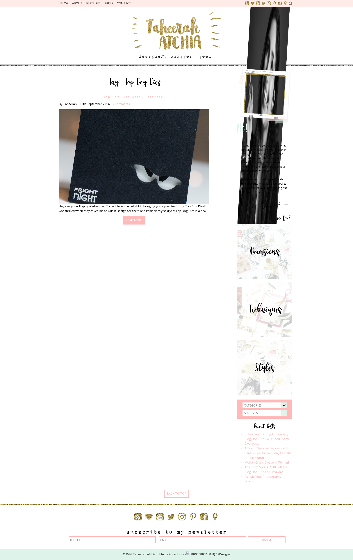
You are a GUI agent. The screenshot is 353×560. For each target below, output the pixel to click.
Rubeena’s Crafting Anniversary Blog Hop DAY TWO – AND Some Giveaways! (267, 439)
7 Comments (121, 104)
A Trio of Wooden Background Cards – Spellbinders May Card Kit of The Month (268, 453)
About (77, 3)
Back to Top (176, 494)
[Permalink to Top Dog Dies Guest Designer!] (134, 156)
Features (93, 3)
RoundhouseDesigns (199, 554)
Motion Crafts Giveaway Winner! (267, 462)
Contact (124, 3)
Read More (134, 220)
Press (108, 3)
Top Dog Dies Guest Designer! (134, 97)
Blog (64, 3)
